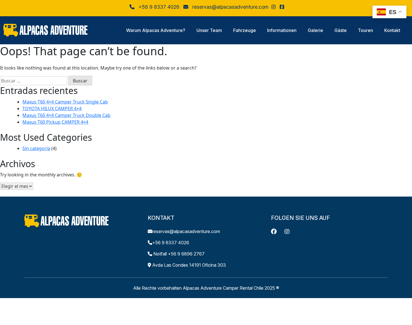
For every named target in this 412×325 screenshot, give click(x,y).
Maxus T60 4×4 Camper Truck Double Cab (66, 115)
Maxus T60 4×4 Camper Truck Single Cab (65, 102)
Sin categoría (36, 148)
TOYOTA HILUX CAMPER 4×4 (52, 108)
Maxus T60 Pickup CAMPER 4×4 (55, 122)
